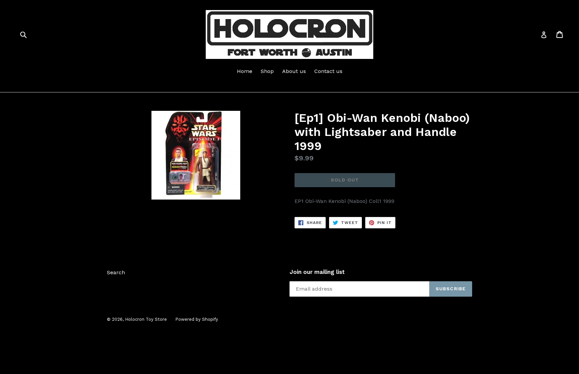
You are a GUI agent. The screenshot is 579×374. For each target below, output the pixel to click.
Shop (267, 71)
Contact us (328, 71)
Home (244, 71)
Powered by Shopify (196, 319)
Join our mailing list (317, 272)
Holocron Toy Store (146, 319)
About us (294, 71)
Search (116, 272)
